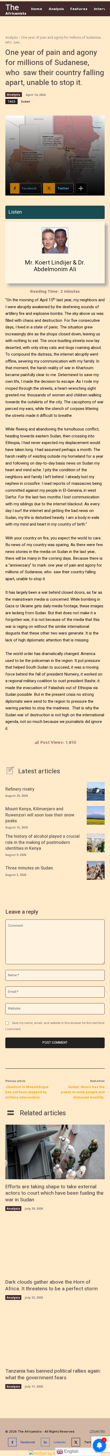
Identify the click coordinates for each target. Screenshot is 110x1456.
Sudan (25, 101)
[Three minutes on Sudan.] (96, 870)
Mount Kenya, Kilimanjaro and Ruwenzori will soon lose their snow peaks (39, 815)
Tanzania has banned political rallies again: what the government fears (53, 1374)
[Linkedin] (45, 1442)
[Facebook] (12, 1442)
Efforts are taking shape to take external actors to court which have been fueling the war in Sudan (54, 1193)
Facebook (28, 1442)
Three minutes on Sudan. (29, 868)
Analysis (11, 37)
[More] (81, 188)
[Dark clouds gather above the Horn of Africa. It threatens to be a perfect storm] (55, 1247)
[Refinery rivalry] (96, 791)
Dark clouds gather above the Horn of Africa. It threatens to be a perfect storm (51, 1285)
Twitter (90, 1442)
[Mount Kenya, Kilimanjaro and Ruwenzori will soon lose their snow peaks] (96, 815)
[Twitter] (76, 1442)
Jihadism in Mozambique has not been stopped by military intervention (27, 1092)
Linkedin (60, 1442)
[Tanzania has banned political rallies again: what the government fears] (55, 1336)
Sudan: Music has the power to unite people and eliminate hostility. (83, 1092)
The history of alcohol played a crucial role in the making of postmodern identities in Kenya (42, 842)
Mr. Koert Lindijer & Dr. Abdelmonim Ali (55, 266)
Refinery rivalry (19, 789)
